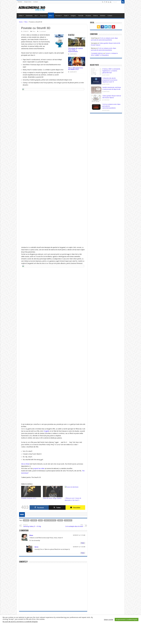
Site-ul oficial (25, 464)
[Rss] (102, 2)
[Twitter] (106, 2)
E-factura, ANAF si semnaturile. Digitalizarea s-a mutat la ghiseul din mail (111, 70)
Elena (31, 535)
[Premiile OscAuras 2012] (31, 491)
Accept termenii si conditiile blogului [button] (126, 619)
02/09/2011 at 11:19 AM (79, 535)
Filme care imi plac (50, 520)
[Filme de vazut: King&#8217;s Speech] (53, 491)
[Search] (122, 1)
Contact (35, 2)
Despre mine (27, 2)
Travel (65, 15)
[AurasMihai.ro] (32, 8)
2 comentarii (42, 31)
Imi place (88, 15)
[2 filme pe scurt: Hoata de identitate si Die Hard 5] (74, 491)
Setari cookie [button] (108, 619)
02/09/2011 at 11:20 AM (79, 546)
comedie (33, 520)
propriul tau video (38, 468)
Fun (36, 15)
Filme (50, 15)
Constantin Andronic (97, 53)
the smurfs (68, 520)
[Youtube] (110, 2)
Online (21, 15)
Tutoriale (80, 15)
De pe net (43, 15)
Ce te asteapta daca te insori (74, 525)
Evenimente (29, 15)
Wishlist (20, 2)
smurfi (60, 520)
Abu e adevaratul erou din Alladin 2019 (75, 68)
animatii (26, 520)
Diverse (95, 15)
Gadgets (73, 15)
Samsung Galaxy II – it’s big (32, 525)
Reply (82, 543)
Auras (36, 547)
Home (21, 22)
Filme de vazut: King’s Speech (52, 498)
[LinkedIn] (108, 2)
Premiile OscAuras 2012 (28, 498)
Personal (57, 15)
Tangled (46, 431)
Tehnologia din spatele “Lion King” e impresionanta (75, 49)
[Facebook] (104, 2)
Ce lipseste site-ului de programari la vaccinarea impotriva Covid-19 (109, 80)
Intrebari (102, 15)
